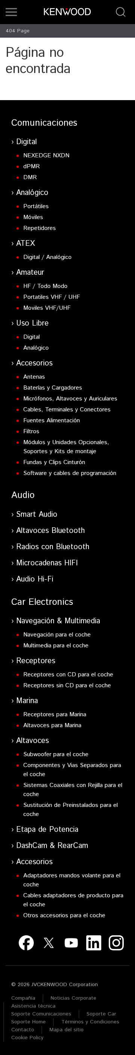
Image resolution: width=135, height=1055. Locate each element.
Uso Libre (32, 323)
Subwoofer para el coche (55, 754)
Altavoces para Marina (52, 725)
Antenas (34, 377)
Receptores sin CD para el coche (67, 685)
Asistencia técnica (33, 1006)
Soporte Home (28, 1022)
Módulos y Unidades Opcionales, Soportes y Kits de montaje (66, 447)
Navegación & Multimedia (58, 621)
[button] (11, 12)
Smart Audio (36, 514)
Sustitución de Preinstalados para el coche (70, 810)
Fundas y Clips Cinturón (54, 462)
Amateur (30, 272)
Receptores (35, 661)
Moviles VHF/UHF (46, 308)
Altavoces (32, 740)
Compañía (23, 998)
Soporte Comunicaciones (41, 1014)
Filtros (31, 431)
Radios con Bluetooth (52, 547)
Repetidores (39, 228)
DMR (30, 177)
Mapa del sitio (67, 1030)
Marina (27, 701)
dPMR (31, 166)
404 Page (18, 31)
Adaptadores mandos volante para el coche (71, 880)
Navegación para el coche (57, 634)
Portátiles (36, 206)
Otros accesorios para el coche (64, 915)
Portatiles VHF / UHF (51, 297)
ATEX (25, 243)
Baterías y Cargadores (52, 388)
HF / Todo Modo (45, 286)
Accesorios (34, 363)
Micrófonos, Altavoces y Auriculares (70, 398)
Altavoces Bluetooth (50, 530)
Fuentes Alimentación (51, 420)
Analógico (32, 192)
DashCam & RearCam (52, 845)
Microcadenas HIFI (47, 563)
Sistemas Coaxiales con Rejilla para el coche (72, 790)
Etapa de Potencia (47, 829)
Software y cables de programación (69, 473)
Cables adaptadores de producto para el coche (73, 900)
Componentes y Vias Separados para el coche (72, 770)
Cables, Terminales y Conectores (67, 409)
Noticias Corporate (73, 998)
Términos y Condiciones (90, 1022)
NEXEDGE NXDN (46, 155)
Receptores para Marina (54, 714)
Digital (26, 142)
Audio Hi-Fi (34, 579)
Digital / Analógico (47, 257)
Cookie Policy (27, 1037)
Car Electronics (42, 602)
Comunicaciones (44, 123)
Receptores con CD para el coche (68, 674)
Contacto (22, 1030)
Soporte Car (101, 1014)
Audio (22, 495)
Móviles (33, 217)
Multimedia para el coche (55, 645)
